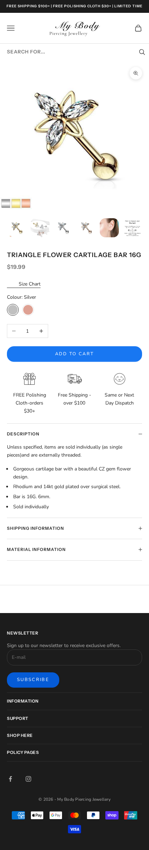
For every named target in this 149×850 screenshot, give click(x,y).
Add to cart (74, 354)
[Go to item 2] (40, 227)
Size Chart (30, 284)
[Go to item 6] (132, 227)
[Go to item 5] (109, 227)
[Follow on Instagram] (28, 778)
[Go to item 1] (16, 227)
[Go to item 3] (63, 227)
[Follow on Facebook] (10, 778)
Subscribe (33, 680)
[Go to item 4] (86, 227)
